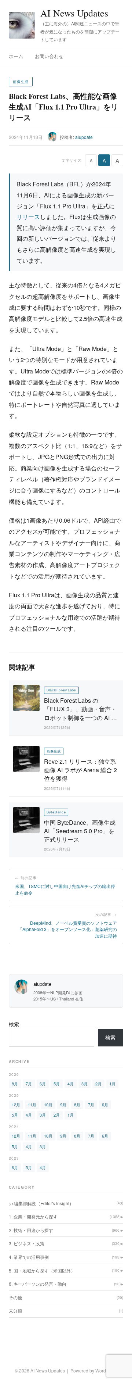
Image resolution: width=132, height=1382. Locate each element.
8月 (15, 1083)
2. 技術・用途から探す (65, 1230)
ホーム (16, 56)
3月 (84, 1083)
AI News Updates (74, 13)
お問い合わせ (49, 56)
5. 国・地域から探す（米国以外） (65, 1270)
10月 (48, 1104)
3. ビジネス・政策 (65, 1243)
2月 (98, 1083)
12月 (16, 1104)
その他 (66, 1297)
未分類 (66, 1310)
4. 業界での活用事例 (65, 1257)
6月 (43, 1083)
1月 (112, 1083)
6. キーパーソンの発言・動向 (65, 1284)
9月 (63, 1104)
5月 (57, 1083)
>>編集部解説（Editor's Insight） (66, 1203)
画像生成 (21, 81)
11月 (32, 1104)
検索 (14, 1024)
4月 (70, 1083)
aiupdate (84, 137)
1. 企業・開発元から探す (65, 1216)
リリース (28, 216)
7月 (29, 1083)
